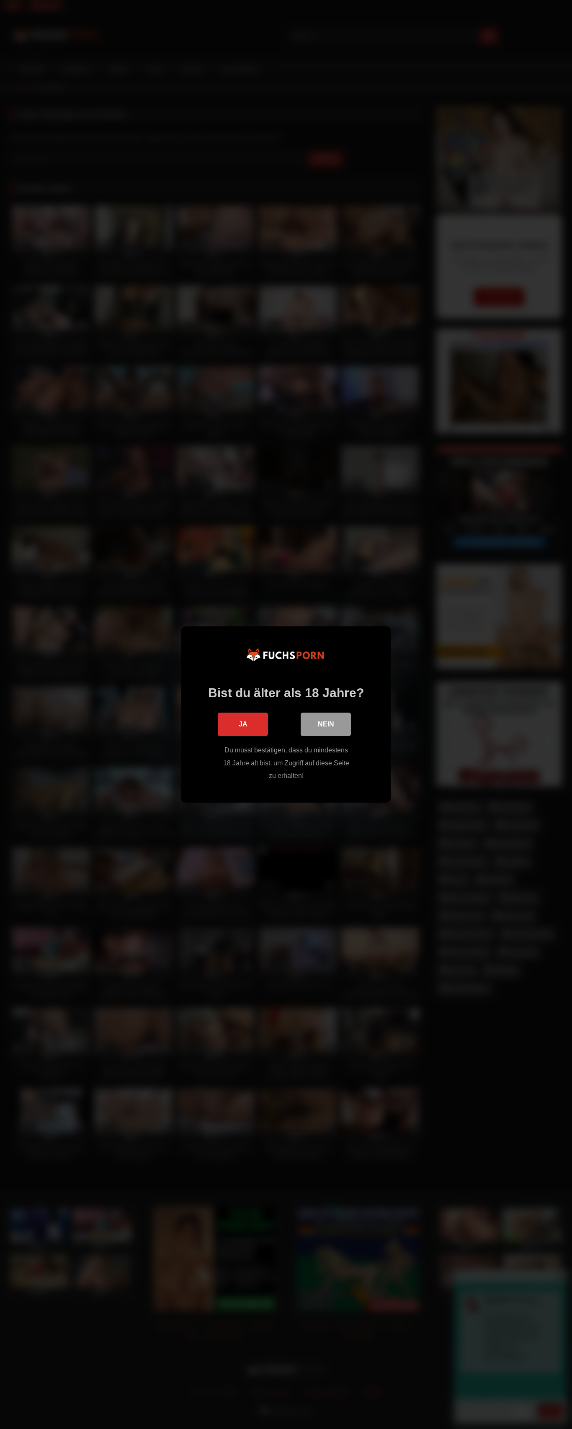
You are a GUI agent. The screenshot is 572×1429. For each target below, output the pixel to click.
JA (243, 724)
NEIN (326, 724)
